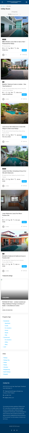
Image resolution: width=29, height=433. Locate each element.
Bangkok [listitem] (6, 376)
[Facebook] (12, 432)
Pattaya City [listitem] (6, 362)
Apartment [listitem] (7, 325)
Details (24, 50)
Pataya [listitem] (5, 366)
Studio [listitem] (6, 334)
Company (4, 39)
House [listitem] (6, 332)
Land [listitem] (5, 348)
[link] (14, 26)
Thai (25, 60)
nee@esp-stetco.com (9, 399)
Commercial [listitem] (7, 339)
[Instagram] (14, 432)
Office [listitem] (6, 344)
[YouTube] (17, 432)
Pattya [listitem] (5, 364)
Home (3, 6)
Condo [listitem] (6, 327)
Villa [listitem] (6, 337)
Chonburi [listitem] (6, 369)
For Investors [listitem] (8, 341)
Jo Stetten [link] (7, 99)
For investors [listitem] (8, 330)
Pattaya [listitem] (5, 359)
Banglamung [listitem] (7, 371)
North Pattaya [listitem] (7, 373)
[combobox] (16, 14)
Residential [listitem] (6, 323)
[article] (14, 297)
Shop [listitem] (6, 346)
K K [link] (6, 54)
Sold (25, 232)
